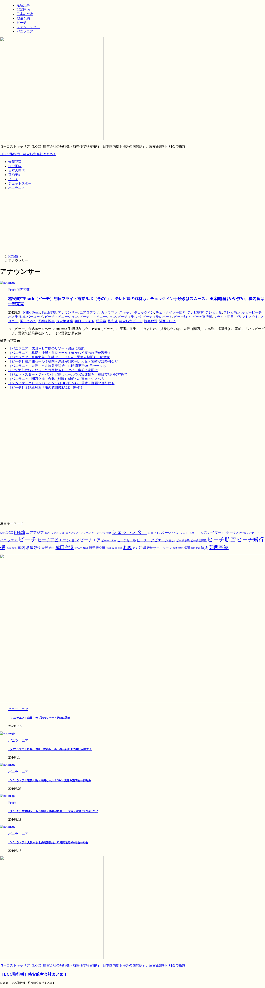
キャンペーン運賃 (101, 533)
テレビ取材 (195, 312)
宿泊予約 (15, 175)
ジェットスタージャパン (163, 532)
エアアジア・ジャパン (78, 533)
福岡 (186, 548)
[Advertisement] (132, 222)
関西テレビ (167, 321)
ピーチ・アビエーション (98, 317)
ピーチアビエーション (61, 317)
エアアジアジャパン (55, 533)
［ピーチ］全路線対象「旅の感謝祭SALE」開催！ (45, 387)
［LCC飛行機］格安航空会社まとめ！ (28, 154)
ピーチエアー (108, 540)
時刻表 (119, 548)
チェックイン (144, 312)
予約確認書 (46, 321)
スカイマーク (214, 532)
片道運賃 (178, 548)
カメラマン (109, 312)
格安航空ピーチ (130, 321)
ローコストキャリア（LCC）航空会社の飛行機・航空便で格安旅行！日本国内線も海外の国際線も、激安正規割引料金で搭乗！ (94, 965)
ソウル (242, 532)
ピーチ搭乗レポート (157, 317)
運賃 (204, 548)
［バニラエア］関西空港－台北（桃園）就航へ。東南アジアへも (56, 379)
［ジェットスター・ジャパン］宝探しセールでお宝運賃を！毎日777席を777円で (68, 374)
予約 (8, 548)
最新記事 (15, 161)
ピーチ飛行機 (202, 317)
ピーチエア (90, 540)
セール (232, 532)
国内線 (23, 547)
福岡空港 (195, 548)
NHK (27, 312)
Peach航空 (49, 312)
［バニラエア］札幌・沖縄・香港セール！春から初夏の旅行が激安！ (59, 352)
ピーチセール (126, 540)
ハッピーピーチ (250, 312)
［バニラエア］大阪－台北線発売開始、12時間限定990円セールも (57, 366)
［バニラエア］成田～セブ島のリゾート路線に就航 (46, 348)
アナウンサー (68, 312)
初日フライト (84, 321)
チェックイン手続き (171, 312)
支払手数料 (81, 548)
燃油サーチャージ (159, 548)
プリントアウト (246, 317)
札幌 (127, 547)
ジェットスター (19, 183)
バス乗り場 (16, 317)
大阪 (44, 548)
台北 (14, 548)
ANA (3, 532)
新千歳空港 (97, 548)
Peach (36, 312)
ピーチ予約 (183, 540)
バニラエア (16, 188)
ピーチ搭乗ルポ (129, 317)
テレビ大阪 (213, 312)
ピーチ (13, 179)
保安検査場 (64, 321)
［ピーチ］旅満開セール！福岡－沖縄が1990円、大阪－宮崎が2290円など (63, 361)
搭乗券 (101, 321)
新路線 (110, 548)
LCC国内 (15, 166)
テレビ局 (230, 312)
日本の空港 (16, 170)
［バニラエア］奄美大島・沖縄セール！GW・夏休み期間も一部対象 (59, 357)
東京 (135, 548)
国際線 (35, 548)
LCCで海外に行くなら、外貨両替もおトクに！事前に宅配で (53, 370)
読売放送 (150, 321)
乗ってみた (28, 321)
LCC (9, 532)
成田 (52, 548)
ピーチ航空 (182, 317)
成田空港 (64, 547)
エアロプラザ (89, 312)
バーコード (34, 317)
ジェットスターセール (191, 533)
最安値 (113, 321)
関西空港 (219, 547)
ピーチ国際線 (198, 540)
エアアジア (35, 533)
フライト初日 (224, 317)
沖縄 (142, 548)
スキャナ (125, 312)
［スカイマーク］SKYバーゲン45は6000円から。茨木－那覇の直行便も (61, 383)
